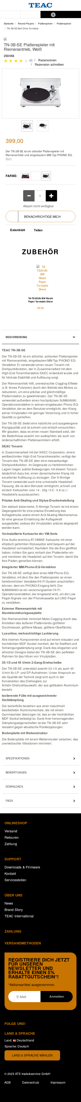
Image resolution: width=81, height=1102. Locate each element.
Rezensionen (47, 60)
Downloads (14, 786)
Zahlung (11, 843)
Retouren (12, 837)
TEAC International (19, 915)
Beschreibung (16, 337)
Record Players (26, 23)
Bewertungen (16, 772)
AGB (7, 1082)
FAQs (9, 800)
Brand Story (14, 909)
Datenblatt (17, 230)
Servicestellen (15, 879)
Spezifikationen (17, 758)
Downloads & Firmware (22, 866)
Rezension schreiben (49, 64)
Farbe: (11, 176)
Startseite (9, 23)
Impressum (58, 1082)
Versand (11, 830)
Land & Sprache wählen (32, 1055)
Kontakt (10, 873)
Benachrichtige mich (42, 216)
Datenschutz (30, 1082)
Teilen (38, 230)
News (9, 903)
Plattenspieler (45, 23)
